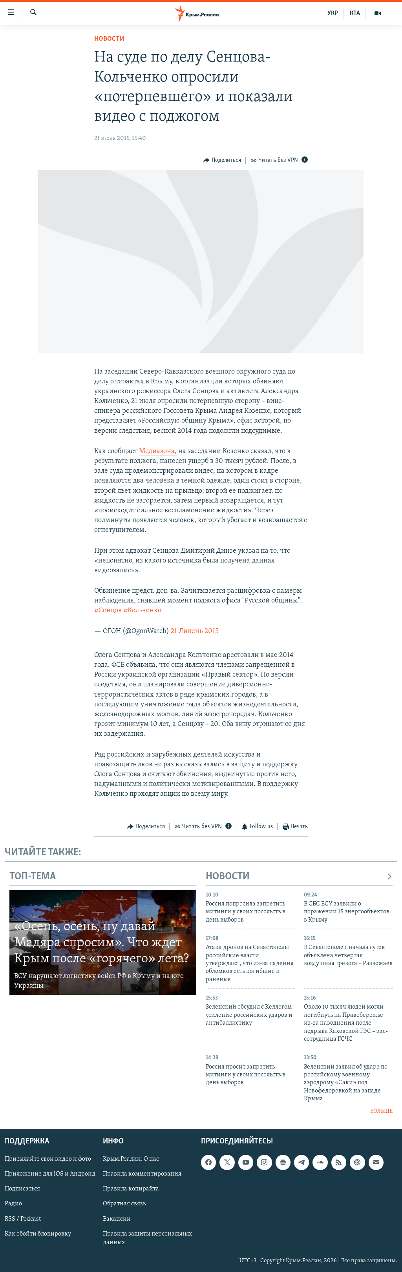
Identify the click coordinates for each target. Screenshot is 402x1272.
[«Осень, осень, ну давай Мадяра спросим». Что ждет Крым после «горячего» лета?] (102, 942)
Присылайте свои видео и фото (48, 1159)
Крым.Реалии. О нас (131, 1159)
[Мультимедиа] (377, 13)
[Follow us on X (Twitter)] (226, 1162)
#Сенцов (108, 610)
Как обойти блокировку (38, 1234)
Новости (109, 39)
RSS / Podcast (23, 1219)
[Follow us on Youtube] (245, 1162)
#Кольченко (142, 610)
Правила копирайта (131, 1189)
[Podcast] (357, 1162)
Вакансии (117, 1219)
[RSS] (338, 1162)
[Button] (222, 160)
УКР (332, 13)
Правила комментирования (142, 1174)
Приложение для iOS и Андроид (50, 1174)
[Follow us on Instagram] (264, 1162)
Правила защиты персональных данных (147, 1238)
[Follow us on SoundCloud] (319, 1162)
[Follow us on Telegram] (301, 1162)
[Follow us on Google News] (283, 1162)
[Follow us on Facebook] (208, 1162)
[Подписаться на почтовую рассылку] (376, 1162)
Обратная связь (124, 1204)
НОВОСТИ (228, 876)
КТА (355, 13)
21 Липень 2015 (195, 631)
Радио (13, 1204)
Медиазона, (158, 451)
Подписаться (22, 1189)
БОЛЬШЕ (381, 1111)
